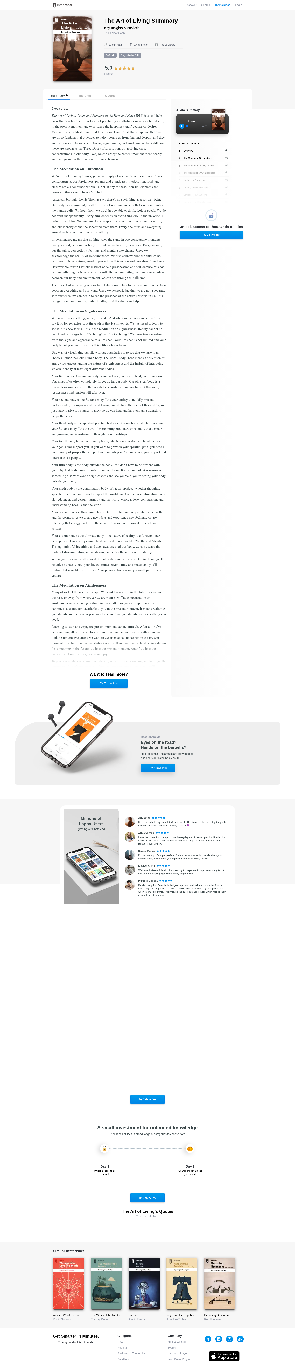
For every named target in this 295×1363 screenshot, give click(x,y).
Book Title (59, 18)
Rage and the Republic (180, 1315)
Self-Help (123, 1359)
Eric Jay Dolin (99, 1319)
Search (205, 5)
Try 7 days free (109, 683)
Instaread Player (178, 1353)
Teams (172, 1347)
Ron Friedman (213, 1319)
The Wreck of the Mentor (105, 1315)
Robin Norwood (62, 1319)
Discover (191, 5)
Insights (85, 95)
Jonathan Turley (176, 1319)
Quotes (110, 95)
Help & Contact (177, 1341)
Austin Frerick (137, 1319)
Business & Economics (131, 1353)
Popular (122, 1347)
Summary (58, 95)
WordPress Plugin (179, 1359)
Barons (133, 1315)
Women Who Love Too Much (70, 1315)
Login (238, 5)
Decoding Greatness (216, 1315)
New (120, 1341)
